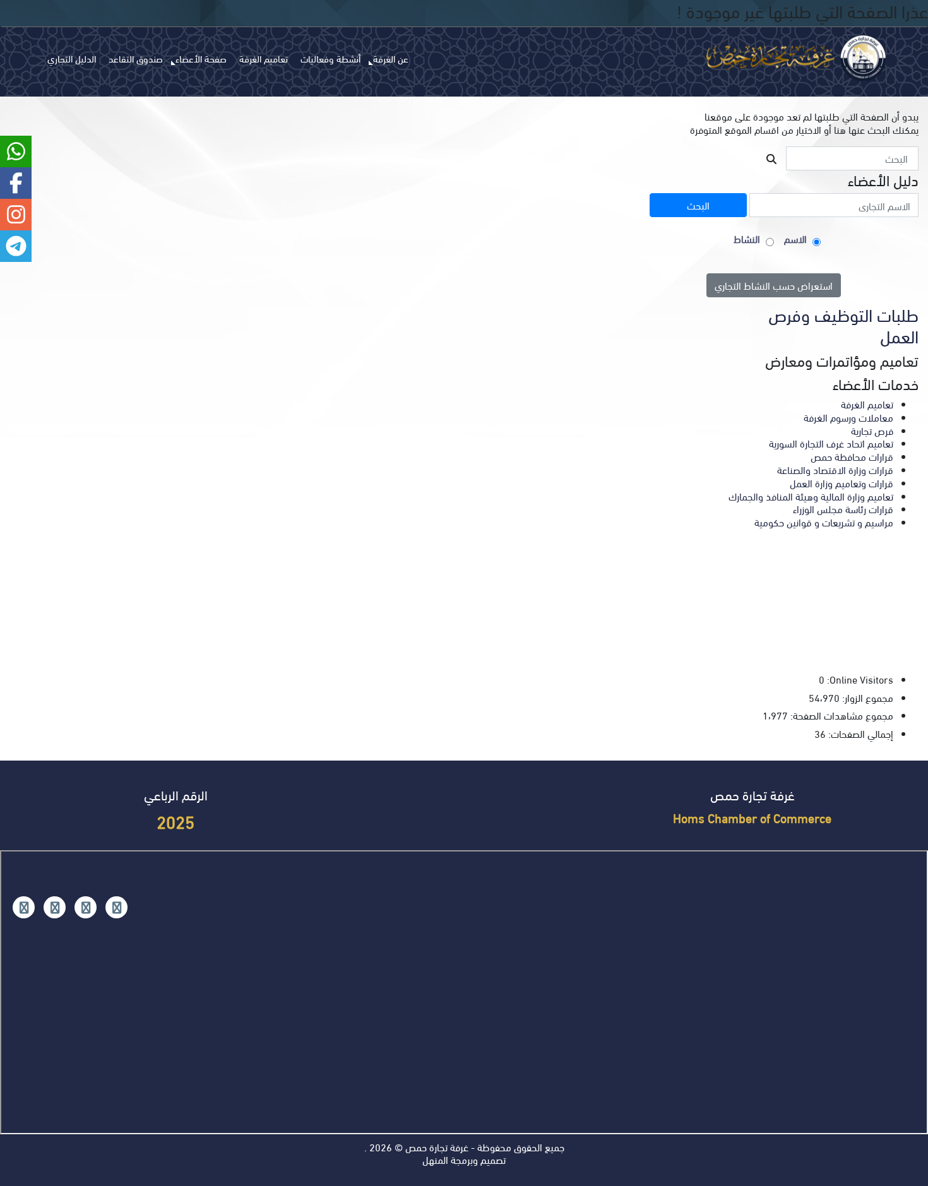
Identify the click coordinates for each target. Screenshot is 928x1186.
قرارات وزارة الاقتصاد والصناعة (835, 469)
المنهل (435, 1159)
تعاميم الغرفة (263, 58)
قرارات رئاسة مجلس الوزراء (843, 508)
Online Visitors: (858, 679)
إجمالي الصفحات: (859, 733)
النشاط (747, 239)
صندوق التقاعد (136, 58)
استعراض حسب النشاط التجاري (774, 285)
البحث (698, 205)
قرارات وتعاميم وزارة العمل (841, 482)
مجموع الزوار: (866, 697)
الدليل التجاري (71, 58)
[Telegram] (23, 907)
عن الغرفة (390, 58)
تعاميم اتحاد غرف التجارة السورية (831, 443)
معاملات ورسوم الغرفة (848, 417)
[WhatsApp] (54, 907)
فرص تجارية (872, 430)
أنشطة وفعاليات (330, 58)
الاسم (795, 239)
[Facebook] (116, 907)
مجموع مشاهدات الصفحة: (840, 715)
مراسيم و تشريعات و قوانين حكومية (823, 521)
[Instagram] (85, 907)
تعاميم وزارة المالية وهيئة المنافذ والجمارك (811, 496)
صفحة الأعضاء (201, 58)
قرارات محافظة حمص (852, 456)
